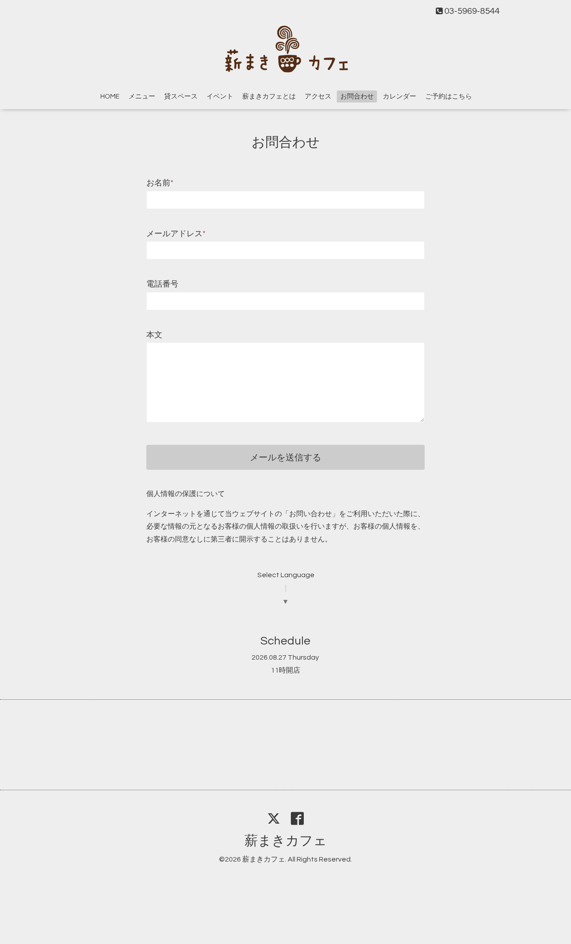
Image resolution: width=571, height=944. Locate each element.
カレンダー (399, 96)
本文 (154, 335)
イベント (220, 96)
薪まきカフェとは (269, 96)
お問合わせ (357, 96)
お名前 (160, 183)
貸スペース (181, 96)
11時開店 (285, 670)
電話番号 (162, 284)
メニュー (141, 96)
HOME (110, 96)
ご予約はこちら (448, 96)
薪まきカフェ (285, 841)
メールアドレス (176, 234)
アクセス (318, 96)
